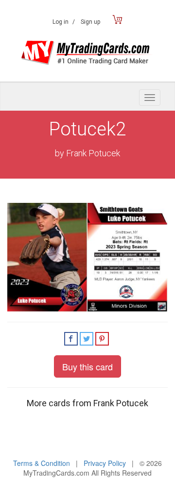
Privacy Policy (105, 463)
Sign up (90, 21)
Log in (63, 21)
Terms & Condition (41, 463)
